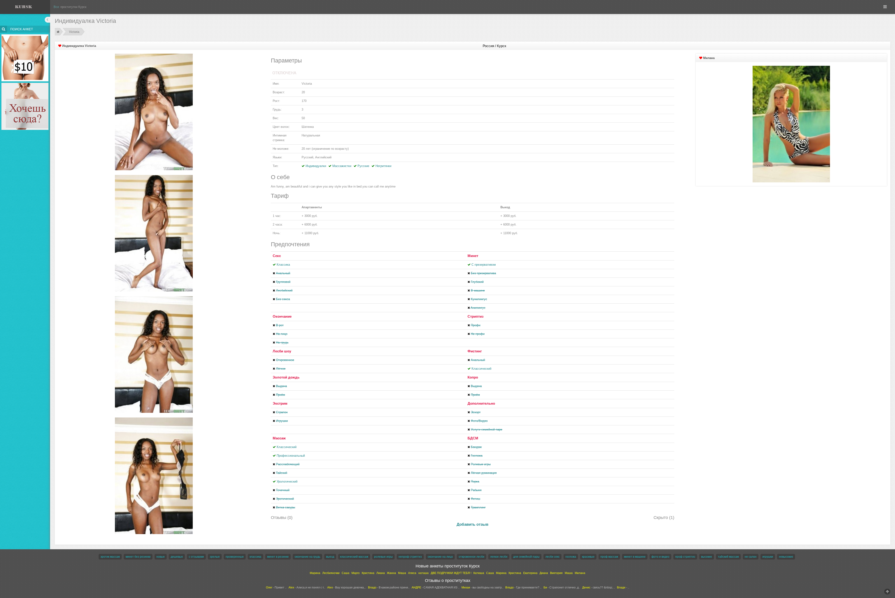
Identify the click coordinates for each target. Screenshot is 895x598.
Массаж (279, 438)
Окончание (282, 316)
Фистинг (475, 351)
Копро (473, 377)
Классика (283, 264)
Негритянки (383, 166)
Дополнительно (481, 403)
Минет (473, 256)
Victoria (74, 32)
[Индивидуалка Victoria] (154, 111)
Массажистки (341, 166)
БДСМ (473, 438)
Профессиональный (291, 455)
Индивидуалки (316, 166)
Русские (363, 166)
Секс (277, 256)
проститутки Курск (73, 7)
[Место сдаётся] (25, 83)
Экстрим (280, 403)
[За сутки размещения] (25, 35)
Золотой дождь (286, 377)
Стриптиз (475, 316)
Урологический (287, 481)
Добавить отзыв (472, 524)
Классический (481, 368)
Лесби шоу (282, 351)
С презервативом (484, 264)
